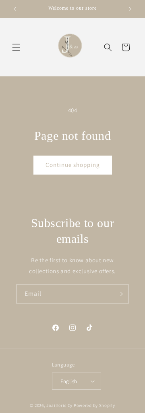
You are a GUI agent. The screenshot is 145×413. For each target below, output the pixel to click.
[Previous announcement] (15, 9)
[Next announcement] (130, 9)
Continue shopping (73, 165)
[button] (16, 47)
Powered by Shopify (94, 405)
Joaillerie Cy (59, 405)
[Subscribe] (119, 293)
